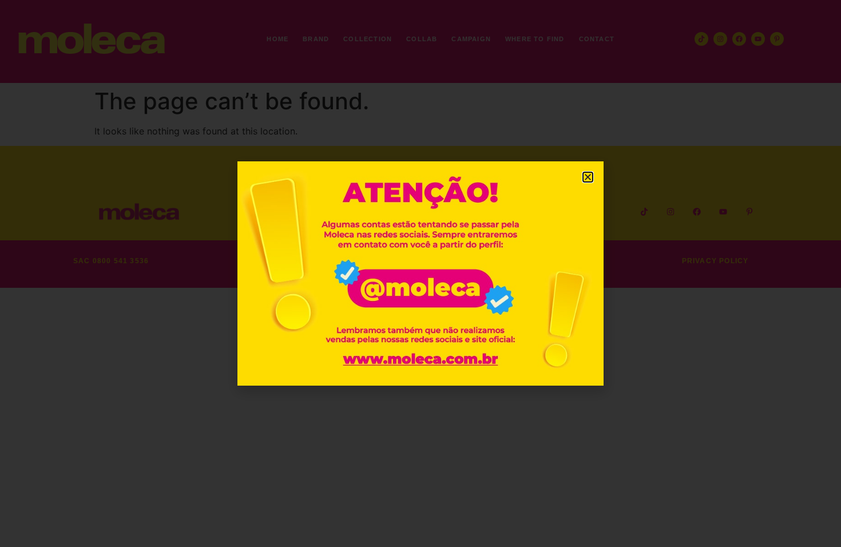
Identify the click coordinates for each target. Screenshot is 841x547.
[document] (420, 273)
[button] (588, 177)
